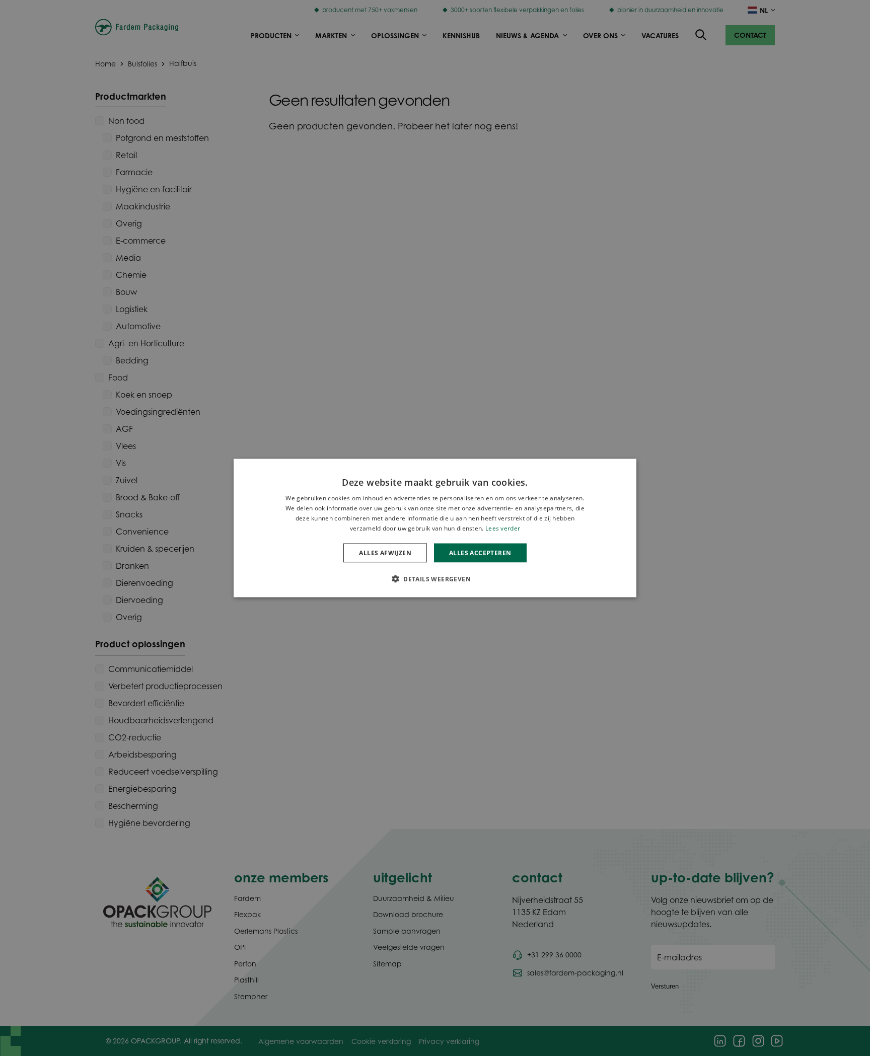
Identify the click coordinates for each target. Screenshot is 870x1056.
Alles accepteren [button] (480, 552)
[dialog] (435, 528)
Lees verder (502, 527)
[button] (435, 578)
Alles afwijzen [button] (385, 552)
